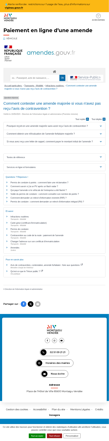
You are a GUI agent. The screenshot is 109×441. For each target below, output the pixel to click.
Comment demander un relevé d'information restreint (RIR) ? (38, 198)
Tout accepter (37, 436)
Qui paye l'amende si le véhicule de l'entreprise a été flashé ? (38, 190)
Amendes (14, 247)
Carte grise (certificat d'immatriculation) (28, 223)
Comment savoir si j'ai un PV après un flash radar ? (34, 186)
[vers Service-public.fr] (85, 78)
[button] (54, 126)
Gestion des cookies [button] (17, 409)
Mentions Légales (80, 409)
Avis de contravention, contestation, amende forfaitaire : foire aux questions (45, 265)
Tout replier (80, 119)
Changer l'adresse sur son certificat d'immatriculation (34, 241)
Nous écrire (58, 373)
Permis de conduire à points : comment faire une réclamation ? (39, 182)
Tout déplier (97, 119)
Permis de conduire (19, 229)
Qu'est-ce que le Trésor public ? (25, 271)
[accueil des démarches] (54, 71)
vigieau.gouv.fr (14, 7)
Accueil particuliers (13, 85)
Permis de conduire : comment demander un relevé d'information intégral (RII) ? (47, 201)
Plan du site (58, 409)
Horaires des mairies (58, 363)
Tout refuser (54, 436)
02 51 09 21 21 (57, 352)
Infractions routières (54, 85)
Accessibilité (40, 409)
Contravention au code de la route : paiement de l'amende (37, 235)
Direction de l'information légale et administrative (24, 289)
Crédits (99, 409)
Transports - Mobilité (34, 85)
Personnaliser (72, 436)
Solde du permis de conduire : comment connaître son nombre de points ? (44, 194)
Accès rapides (98, 20)
